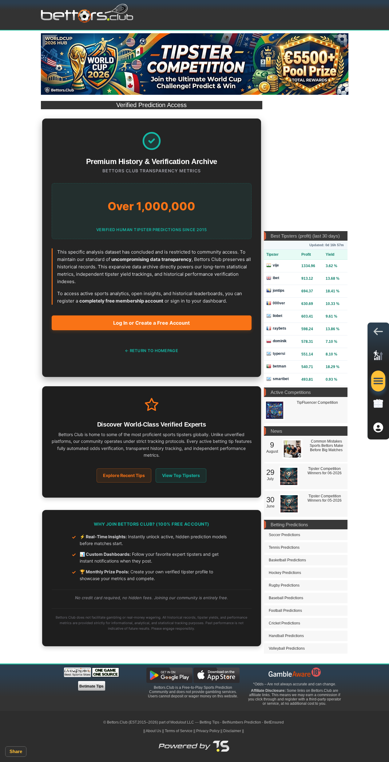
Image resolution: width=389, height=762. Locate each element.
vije (276, 265)
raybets (279, 328)
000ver (279, 303)
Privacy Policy (208, 731)
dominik (280, 341)
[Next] (339, 41)
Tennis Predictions (284, 547)
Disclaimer (232, 731)
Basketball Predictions (287, 560)
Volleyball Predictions (287, 648)
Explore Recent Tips (124, 475)
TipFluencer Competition (317, 402)
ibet (276, 278)
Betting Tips (209, 722)
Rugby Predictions (284, 585)
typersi (279, 353)
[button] (378, 333)
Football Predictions (285, 610)
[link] (378, 357)
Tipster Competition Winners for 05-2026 (325, 498)
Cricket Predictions (284, 623)
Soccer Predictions (284, 535)
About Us (153, 731)
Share (16, 751)
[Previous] (50, 41)
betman (279, 366)
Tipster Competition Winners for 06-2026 (325, 471)
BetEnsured (274, 722)
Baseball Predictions (286, 598)
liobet (277, 316)
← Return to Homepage (151, 350)
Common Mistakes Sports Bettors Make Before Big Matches (326, 445)
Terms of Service (179, 731)
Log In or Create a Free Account (151, 323)
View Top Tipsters (181, 475)
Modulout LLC (182, 722)
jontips (278, 290)
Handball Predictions (286, 636)
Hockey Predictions (285, 573)
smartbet (281, 379)
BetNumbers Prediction (241, 722)
